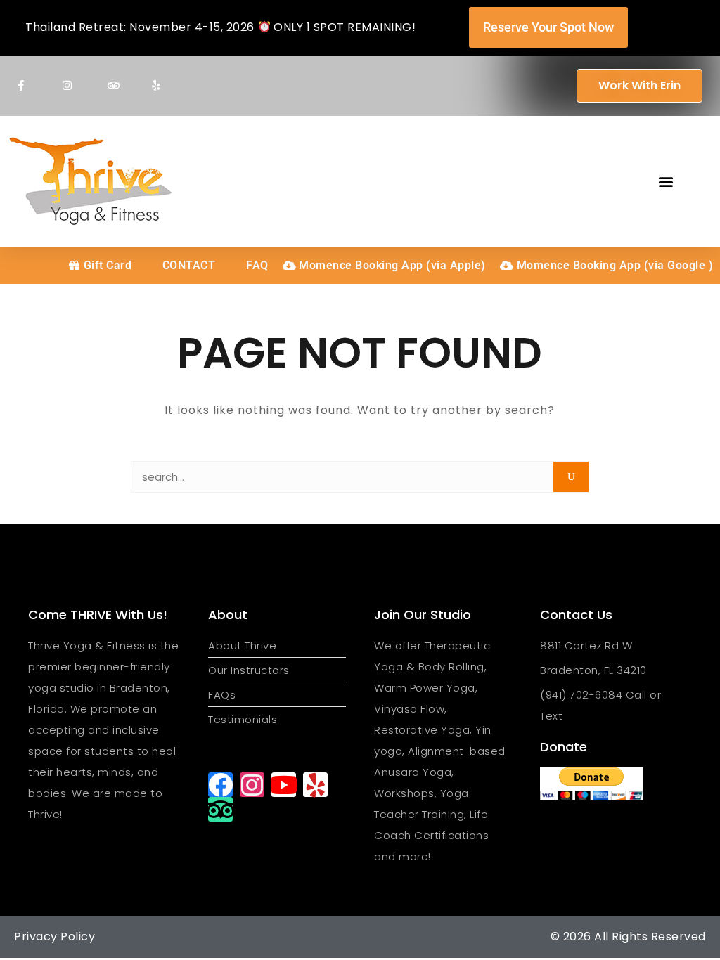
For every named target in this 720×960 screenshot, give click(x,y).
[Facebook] (220, 784)
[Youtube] (283, 784)
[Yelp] (315, 784)
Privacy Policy (54, 936)
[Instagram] (252, 784)
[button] (666, 181)
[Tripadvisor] (220, 809)
